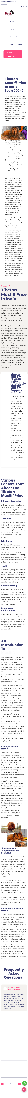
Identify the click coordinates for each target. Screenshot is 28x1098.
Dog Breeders (14, 37)
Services (12, 29)
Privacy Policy (20, 1066)
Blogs (11, 44)
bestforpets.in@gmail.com (8, 1)
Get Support (18, 1072)
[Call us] (24, 1089)
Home (12, 21)
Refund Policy (10, 1072)
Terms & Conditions (9, 1066)
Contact (19, 44)
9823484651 (4, 4)
